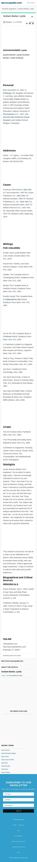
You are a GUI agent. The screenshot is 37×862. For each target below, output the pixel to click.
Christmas (7, 336)
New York (27, 190)
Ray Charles (15, 99)
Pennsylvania (8, 114)
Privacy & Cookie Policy (18, 841)
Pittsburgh (7, 93)
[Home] (11, 3)
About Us (21, 825)
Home (14, 825)
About (14, 675)
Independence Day (13, 299)
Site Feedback (18, 836)
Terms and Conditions (18, 846)
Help (18, 830)
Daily (18, 852)
